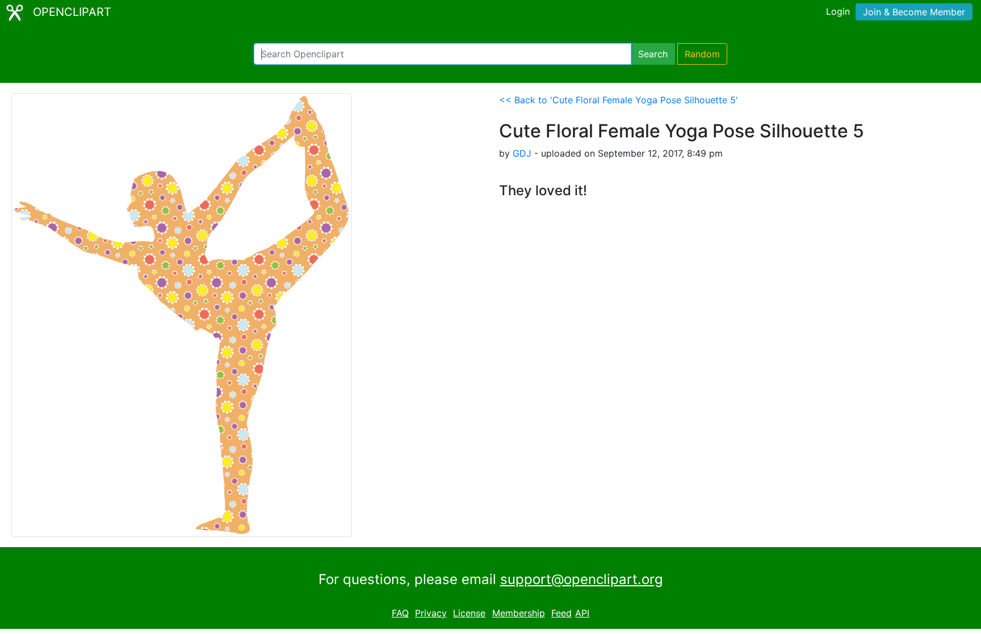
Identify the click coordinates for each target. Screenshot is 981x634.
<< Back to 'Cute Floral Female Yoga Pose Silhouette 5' (618, 100)
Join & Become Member (914, 12)
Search (653, 54)
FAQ (400, 613)
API (582, 613)
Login (838, 11)
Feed (561, 613)
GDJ (522, 153)
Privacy (431, 613)
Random (702, 54)
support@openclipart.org (581, 579)
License (469, 613)
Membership (518, 613)
